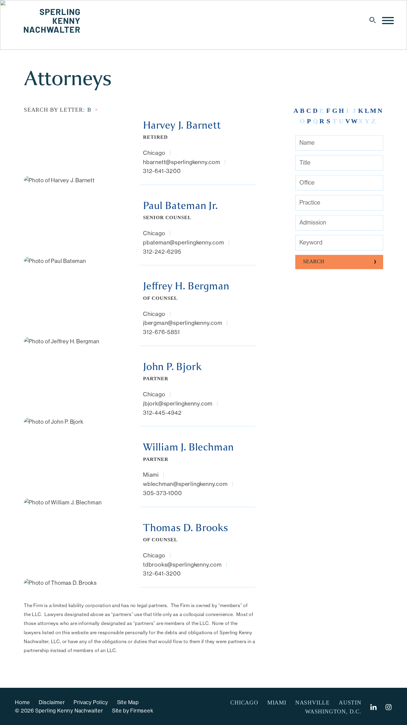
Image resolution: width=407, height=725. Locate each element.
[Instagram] (389, 707)
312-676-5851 (161, 332)
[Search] (372, 20)
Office (307, 182)
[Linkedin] (373, 707)
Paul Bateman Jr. (180, 206)
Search (313, 261)
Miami (151, 474)
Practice (309, 202)
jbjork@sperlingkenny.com (177, 403)
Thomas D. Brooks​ (185, 528)
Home (22, 702)
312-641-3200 (162, 171)
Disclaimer (52, 702)
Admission (312, 222)
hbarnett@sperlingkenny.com (181, 162)
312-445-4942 (162, 412)
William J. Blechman (188, 447)
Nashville (312, 702)
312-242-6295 (162, 251)
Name (307, 142)
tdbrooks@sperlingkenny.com (182, 564)
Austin (350, 702)
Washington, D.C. (333, 711)
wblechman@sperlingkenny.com (185, 484)
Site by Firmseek (132, 711)
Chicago (154, 152)
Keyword (310, 242)
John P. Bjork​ (172, 367)
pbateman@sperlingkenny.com (183, 242)
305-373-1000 (162, 493)
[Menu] (388, 20)
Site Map (128, 702)
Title (304, 162)
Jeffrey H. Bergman (186, 286)
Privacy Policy (91, 702)
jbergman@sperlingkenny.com (182, 322)
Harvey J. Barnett (182, 125)
